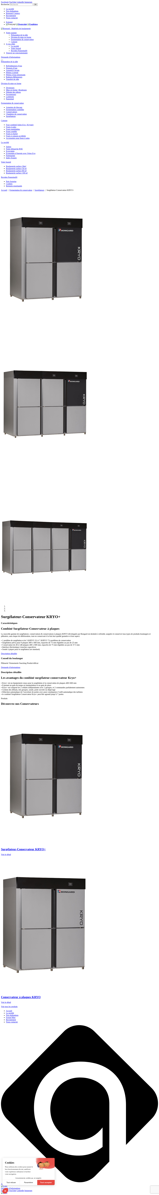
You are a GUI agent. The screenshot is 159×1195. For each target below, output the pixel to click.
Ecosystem (10, 151)
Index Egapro (11, 158)
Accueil (4, 190)
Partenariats (10, 156)
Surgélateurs (11, 116)
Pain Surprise (11, 181)
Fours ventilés (11, 131)
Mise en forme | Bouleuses (16, 90)
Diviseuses (10, 88)
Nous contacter (12, 18)
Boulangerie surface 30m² (16, 166)
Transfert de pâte (12, 79)
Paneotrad (10, 99)
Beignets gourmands (14, 186)
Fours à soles (11, 127)
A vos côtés (10, 44)
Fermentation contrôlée (15, 110)
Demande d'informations (10, 57)
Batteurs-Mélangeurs (14, 77)
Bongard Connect (13, 13)
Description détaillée (9, 654)
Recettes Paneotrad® (19, 51)
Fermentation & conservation (22, 39)
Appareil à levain (12, 70)
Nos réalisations (12, 11)
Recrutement (11, 16)
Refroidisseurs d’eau (14, 66)
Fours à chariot (12, 134)
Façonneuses (11, 94)
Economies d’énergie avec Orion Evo (20, 153)
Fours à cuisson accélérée (16, 136)
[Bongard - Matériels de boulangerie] (16, 28)
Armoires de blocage (14, 107)
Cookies (9, 184)
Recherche (5, 4)
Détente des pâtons (13, 92)
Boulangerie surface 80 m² (16, 171)
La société (10, 9)
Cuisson (14, 42)
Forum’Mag (10, 1017)
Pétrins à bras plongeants (15, 75)
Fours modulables (13, 129)
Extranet (9, 22)
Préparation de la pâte (19, 35)
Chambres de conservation (16, 114)
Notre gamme (11, 33)
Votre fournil (16, 48)
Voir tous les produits (9, 1007)
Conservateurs (11, 112)
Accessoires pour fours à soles (18, 138)
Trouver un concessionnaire (17, 53)
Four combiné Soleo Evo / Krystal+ (20, 125)
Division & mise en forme (21, 37)
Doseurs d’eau (11, 68)
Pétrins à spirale (12, 72)
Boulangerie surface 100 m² (17, 173)
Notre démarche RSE (14, 149)
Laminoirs (10, 97)
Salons (8, 147)
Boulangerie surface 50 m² (16, 168)
